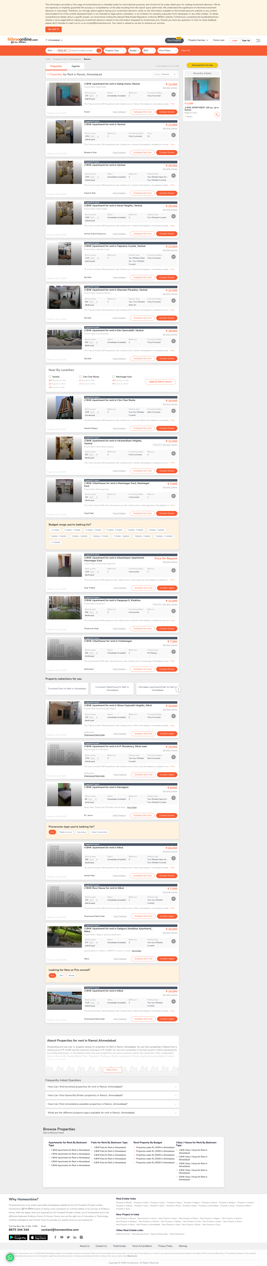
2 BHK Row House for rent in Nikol (104, 888)
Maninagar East (124, 377)
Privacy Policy (165, 1246)
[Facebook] (55, 1237)
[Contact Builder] (217, 114)
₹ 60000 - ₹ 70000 (100, 536)
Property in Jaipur (158, 1202)
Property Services (196, 40)
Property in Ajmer (157, 1205)
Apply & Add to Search (160, 381)
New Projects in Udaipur (171, 1221)
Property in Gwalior (246, 1202)
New (61, 975)
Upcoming (81, 832)
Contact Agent (167, 587)
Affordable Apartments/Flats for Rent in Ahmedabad (157, 689)
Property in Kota (141, 1205)
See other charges (170, 87)
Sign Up (246, 40)
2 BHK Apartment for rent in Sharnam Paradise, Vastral (115, 290)
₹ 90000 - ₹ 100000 (164, 536)
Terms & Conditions (142, 1246)
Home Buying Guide (140, 1234)
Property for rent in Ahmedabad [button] (66, 59)
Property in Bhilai (243, 1205)
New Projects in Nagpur (210, 1218)
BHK (147, 50)
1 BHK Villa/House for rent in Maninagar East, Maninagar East (116, 485)
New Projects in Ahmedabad (148, 1224)
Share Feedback (119, 112)
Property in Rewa (173, 1205)
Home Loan (219, 40)
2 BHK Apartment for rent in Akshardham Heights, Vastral (113, 442)
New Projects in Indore (147, 1218)
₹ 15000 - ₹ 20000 (93, 530)
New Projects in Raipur (188, 1218)
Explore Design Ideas (159, 1234)
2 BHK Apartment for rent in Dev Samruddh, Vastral (114, 330)
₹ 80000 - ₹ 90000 (142, 536)
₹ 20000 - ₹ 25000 (114, 530)
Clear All (185, 50)
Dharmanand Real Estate (94, 735)
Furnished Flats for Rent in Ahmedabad (67, 688)
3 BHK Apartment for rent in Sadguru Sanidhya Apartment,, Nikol (118, 930)
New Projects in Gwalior (149, 1221)
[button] (87, 59)
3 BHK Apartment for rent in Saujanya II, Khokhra (112, 600)
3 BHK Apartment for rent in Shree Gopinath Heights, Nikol (118, 705)
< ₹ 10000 (55, 530)
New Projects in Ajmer (212, 1221)
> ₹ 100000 (55, 542)
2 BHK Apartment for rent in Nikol (103, 991)
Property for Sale (57, 380)
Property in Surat (227, 1205)
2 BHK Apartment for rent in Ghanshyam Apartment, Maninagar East (114, 559)
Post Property (174, 40)
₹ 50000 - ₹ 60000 (79, 536)
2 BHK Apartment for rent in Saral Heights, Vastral (113, 205)
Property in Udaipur (124, 1205)
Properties (56, 66)
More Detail (132, 807)
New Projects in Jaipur (168, 1218)
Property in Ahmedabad (208, 1205)
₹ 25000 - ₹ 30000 (135, 530)
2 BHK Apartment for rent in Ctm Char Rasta (109, 400)
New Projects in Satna (125, 1224)
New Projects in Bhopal (126, 1218)
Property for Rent (57, 384)
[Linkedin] (75, 1237)
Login (234, 40)
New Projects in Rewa (232, 1221)
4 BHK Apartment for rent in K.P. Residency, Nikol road (115, 746)
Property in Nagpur (192, 1202)
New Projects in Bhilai (191, 1224)
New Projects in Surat (171, 1224)
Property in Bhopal (124, 1202)
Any (52, 832)
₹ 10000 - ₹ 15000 (72, 530)
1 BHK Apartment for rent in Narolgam (106, 787)
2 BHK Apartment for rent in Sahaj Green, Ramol (112, 84)
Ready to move (65, 832)
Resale (71, 975)
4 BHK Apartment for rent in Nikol (103, 847)
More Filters (166, 50)
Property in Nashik (209, 1202)
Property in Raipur (174, 1202)
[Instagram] (81, 1237)
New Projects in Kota (192, 1221)
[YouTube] (62, 1237)
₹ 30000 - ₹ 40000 (156, 530)
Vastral (55, 377)
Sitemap (183, 1246)
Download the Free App (202, 65)
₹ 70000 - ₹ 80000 (121, 536)
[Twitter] (68, 1237)
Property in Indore (141, 1202)
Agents (76, 66)
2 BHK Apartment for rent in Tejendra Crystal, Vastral (114, 246)
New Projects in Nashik (231, 1218)
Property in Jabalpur (227, 1202)
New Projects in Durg (211, 1224)
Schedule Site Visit (143, 111)
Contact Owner (166, 111)
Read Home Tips (123, 1234)
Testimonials (119, 1246)
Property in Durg (123, 1209)
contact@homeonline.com (60, 1230)
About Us (84, 1246)
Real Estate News (177, 1234)
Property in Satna (190, 1205)
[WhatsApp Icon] (10, 1257)
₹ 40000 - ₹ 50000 (58, 536)
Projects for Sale (57, 387)
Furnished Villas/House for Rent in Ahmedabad (112, 689)
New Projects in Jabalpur (126, 1221)
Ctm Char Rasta (91, 377)
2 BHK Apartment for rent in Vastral (104, 124)
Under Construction (99, 832)
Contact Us (101, 1246)
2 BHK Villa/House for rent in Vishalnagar (108, 641)
